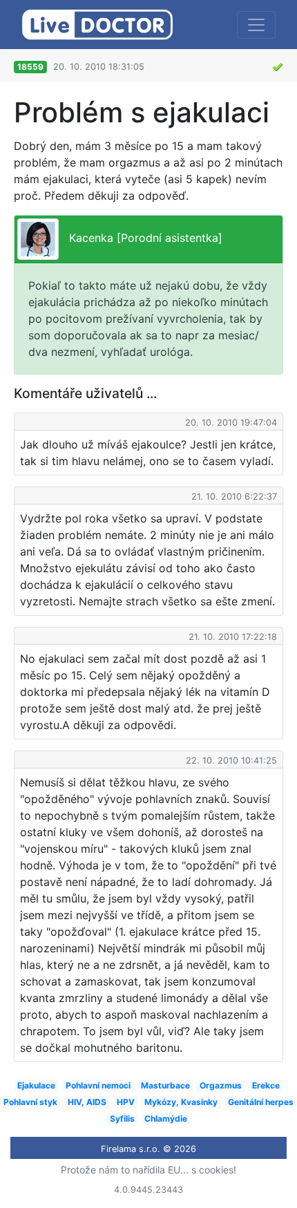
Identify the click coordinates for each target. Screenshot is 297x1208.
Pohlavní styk (30, 1102)
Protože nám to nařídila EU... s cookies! (148, 1170)
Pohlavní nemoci (98, 1085)
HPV (126, 1102)
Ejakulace (36, 1085)
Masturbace (165, 1085)
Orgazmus (221, 1085)
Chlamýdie (165, 1118)
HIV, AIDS (87, 1102)
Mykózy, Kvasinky (181, 1102)
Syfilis (122, 1118)
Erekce (266, 1085)
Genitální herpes (261, 1102)
